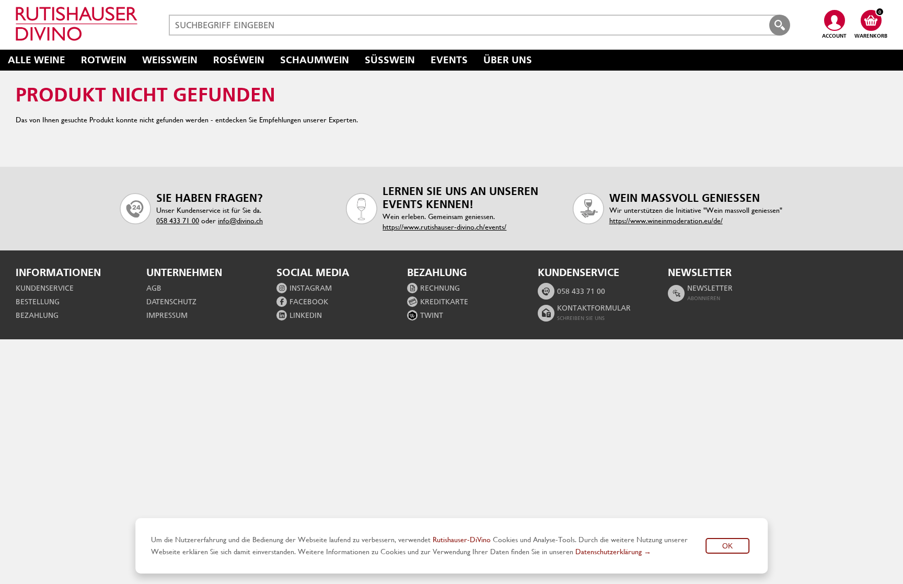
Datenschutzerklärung (608, 551)
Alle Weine (36, 60)
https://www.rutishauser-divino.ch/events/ (444, 227)
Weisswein (170, 60)
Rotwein (103, 60)
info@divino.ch (240, 220)
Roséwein (238, 60)
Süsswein (390, 60)
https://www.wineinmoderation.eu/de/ (666, 220)
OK (727, 546)
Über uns (507, 60)
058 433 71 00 (177, 220)
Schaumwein (314, 60)
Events (449, 60)
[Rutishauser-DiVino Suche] (779, 25)
